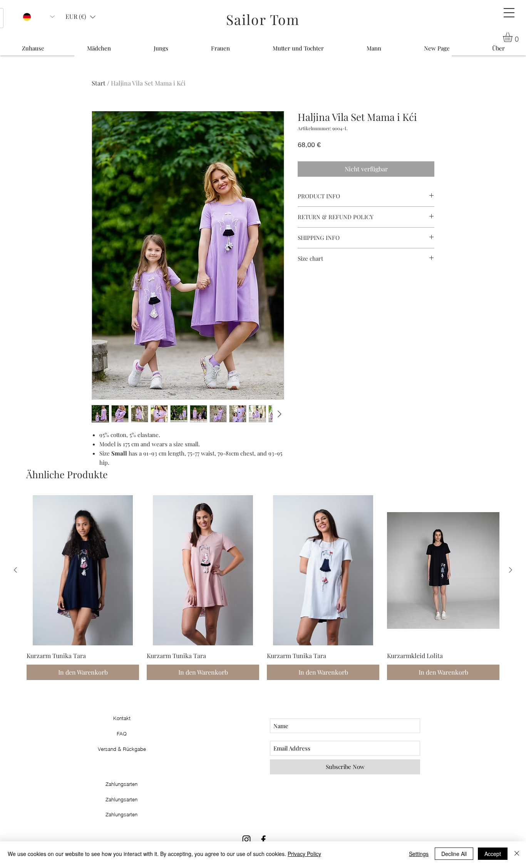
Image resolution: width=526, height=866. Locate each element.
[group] (263, 587)
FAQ (122, 733)
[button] (509, 12)
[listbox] (80, 16)
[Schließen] (516, 854)
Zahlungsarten (121, 814)
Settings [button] (419, 854)
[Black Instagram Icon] (246, 839)
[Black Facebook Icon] (263, 839)
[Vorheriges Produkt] (15, 570)
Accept (492, 854)
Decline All (454, 854)
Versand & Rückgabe (122, 749)
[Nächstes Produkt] (510, 570)
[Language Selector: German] (38, 16)
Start (99, 83)
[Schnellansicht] (83, 570)
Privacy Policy (304, 854)
